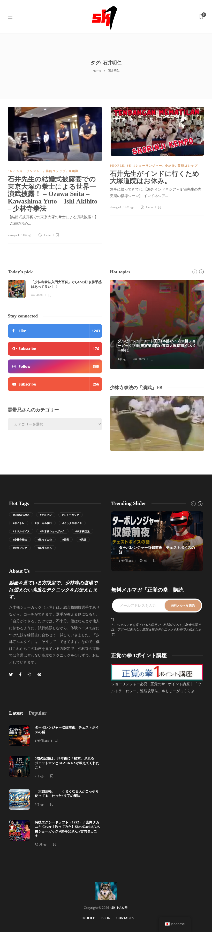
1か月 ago (41, 844)
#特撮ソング (20, 548)
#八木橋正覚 (82, 531)
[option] (55, 289)
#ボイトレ (19, 523)
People (117, 165)
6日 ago (39, 804)
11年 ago (26, 234)
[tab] (16, 713)
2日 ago (39, 776)
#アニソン (46, 515)
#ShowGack (21, 515)
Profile (88, 918)
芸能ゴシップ (56, 171)
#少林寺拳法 (20, 539)
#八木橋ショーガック (52, 531)
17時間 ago (126, 560)
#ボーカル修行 (43, 523)
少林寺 (170, 165)
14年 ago (128, 207)
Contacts (125, 918)
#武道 (82, 539)
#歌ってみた (44, 539)
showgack (14, 234)
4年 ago (122, 359)
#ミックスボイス (72, 523)
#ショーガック (70, 515)
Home (97, 70)
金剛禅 (74, 171)
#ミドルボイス (21, 531)
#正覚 (65, 539)
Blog (105, 918)
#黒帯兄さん (44, 548)
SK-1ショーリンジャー (25, 171)
